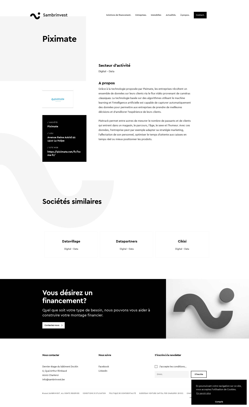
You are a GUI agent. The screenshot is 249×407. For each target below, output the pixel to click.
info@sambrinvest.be (53, 379)
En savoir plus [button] (203, 393)
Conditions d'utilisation (94, 393)
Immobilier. (156, 15)
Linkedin (103, 371)
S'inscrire (199, 374)
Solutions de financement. (118, 15)
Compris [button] (219, 402)
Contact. (200, 15)
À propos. (184, 15)
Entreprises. (141, 15)
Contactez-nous (52, 325)
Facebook (104, 366)
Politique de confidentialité (122, 393)
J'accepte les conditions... (172, 366)
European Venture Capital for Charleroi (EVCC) (161, 393)
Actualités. (171, 15)
